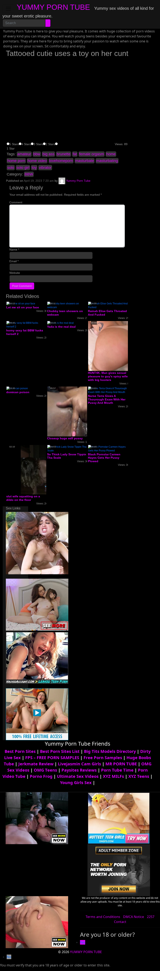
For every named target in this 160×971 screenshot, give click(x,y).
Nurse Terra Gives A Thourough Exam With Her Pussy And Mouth (106, 399)
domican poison (17, 392)
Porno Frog (41, 776)
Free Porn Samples (103, 757)
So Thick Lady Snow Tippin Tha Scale (66, 456)
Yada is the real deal (61, 326)
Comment (15, 202)
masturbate (84, 161)
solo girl (22, 168)
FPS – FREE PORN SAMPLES (52, 757)
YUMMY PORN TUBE (53, 7)
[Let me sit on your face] (20, 303)
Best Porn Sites (20, 751)
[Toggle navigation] (8, 9)
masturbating (107, 161)
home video (37, 161)
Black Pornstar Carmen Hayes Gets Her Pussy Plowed (104, 458)
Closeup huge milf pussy (65, 438)
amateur (24, 154)
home (111, 154)
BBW (29, 174)
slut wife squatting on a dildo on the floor (23, 498)
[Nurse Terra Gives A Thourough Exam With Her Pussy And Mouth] (108, 390)
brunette (63, 154)
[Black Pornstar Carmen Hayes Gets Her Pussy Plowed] (108, 448)
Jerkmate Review (36, 764)
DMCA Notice (133, 916)
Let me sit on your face (22, 307)
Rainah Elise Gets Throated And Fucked (107, 312)
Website (14, 272)
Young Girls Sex (76, 782)
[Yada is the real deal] (60, 322)
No (9, 957)
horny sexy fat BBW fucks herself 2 (24, 332)
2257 (150, 916)
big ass (48, 154)
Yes (82, 942)
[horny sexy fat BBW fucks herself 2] (26, 324)
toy (34, 168)
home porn (16, 161)
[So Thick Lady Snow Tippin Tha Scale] (67, 448)
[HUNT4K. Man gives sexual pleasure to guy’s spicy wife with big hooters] (121, 346)
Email (14, 261)
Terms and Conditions (103, 916)
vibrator (45, 168)
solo (10, 168)
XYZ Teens (138, 776)
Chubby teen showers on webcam (65, 312)
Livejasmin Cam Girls (79, 764)
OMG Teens (45, 770)
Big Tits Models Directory (110, 751)
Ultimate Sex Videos (78, 776)
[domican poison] (17, 388)
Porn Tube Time (117, 770)
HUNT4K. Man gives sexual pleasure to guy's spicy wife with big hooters (108, 376)
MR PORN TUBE (121, 764)
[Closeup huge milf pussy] (80, 411)
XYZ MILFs (113, 776)
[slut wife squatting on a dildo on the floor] (39, 469)
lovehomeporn (61, 161)
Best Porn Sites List (60, 751)
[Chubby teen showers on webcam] (67, 305)
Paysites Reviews (79, 770)
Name (14, 249)
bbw (36, 154)
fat (75, 154)
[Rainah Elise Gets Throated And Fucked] (108, 305)
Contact (120, 921)
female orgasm (91, 154)
